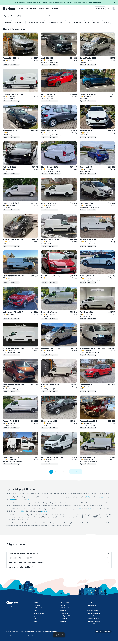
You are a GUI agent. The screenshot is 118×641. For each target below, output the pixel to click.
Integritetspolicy (30, 631)
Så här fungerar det (66, 608)
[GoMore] (9, 8)
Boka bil (21, 8)
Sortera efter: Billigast (55, 22)
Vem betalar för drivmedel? (20, 558)
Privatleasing (91, 608)
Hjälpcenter (36, 605)
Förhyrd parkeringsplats (36, 22)
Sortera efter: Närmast (73, 22)
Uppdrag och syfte (38, 608)
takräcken (102, 497)
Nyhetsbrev (37, 616)
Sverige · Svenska (104, 631)
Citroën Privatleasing (93, 621)
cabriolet (44, 511)
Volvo (89, 509)
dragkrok (57, 497)
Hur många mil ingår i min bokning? (23, 553)
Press (35, 610)
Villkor (21, 631)
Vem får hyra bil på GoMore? (21, 567)
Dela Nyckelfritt (44, 8)
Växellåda (96, 22)
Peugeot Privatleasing (93, 613)
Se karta (60, 635)
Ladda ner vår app (38, 613)
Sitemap (38, 631)
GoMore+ (55, 8)
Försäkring (63, 618)
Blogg (35, 621)
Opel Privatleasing (92, 610)
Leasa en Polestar (92, 624)
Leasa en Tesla (91, 616)
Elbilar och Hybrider (93, 618)
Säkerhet (63, 621)
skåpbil (23, 511)
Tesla (79, 509)
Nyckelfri (8, 22)
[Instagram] (11, 607)
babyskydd (29, 499)
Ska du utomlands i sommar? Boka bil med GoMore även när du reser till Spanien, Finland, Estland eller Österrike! (57, 2)
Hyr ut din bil (100, 8)
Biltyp (87, 22)
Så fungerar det (31, 8)
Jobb (34, 618)
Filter (107, 22)
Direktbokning (19, 22)
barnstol (12, 499)
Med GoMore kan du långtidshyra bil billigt (26, 562)
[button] (115, 2)
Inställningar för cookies (50, 631)
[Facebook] (7, 607)
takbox (88, 497)
